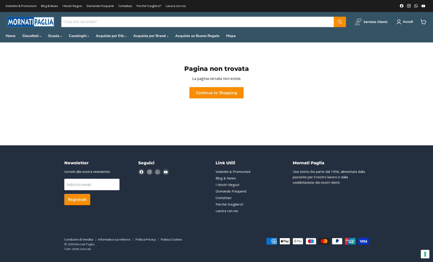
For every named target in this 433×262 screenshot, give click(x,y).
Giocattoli (30, 35)
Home (11, 35)
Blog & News (49, 6)
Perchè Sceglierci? (149, 6)
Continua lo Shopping (216, 92)
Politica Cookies (171, 239)
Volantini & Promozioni (21, 6)
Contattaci (125, 6)
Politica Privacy (146, 239)
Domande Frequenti (100, 6)
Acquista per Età (110, 35)
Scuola (54, 35)
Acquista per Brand (150, 35)
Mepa (231, 35)
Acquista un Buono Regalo (197, 35)
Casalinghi (78, 35)
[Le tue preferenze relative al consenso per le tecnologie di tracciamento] (425, 254)
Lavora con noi (176, 6)
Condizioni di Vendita (78, 239)
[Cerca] (340, 22)
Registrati (77, 199)
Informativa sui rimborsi (114, 239)
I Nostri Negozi (72, 6)
